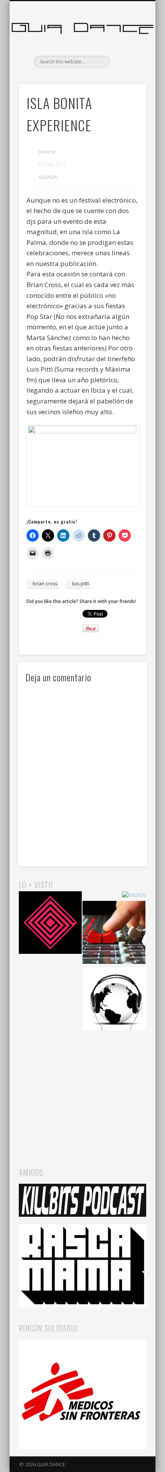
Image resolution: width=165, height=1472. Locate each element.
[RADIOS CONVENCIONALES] (113, 933)
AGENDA (47, 177)
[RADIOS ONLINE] (114, 1000)
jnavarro (46, 152)
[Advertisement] (82, 1092)
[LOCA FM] (50, 924)
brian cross (45, 583)
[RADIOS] (134, 895)
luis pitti (80, 583)
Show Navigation (127, 69)
